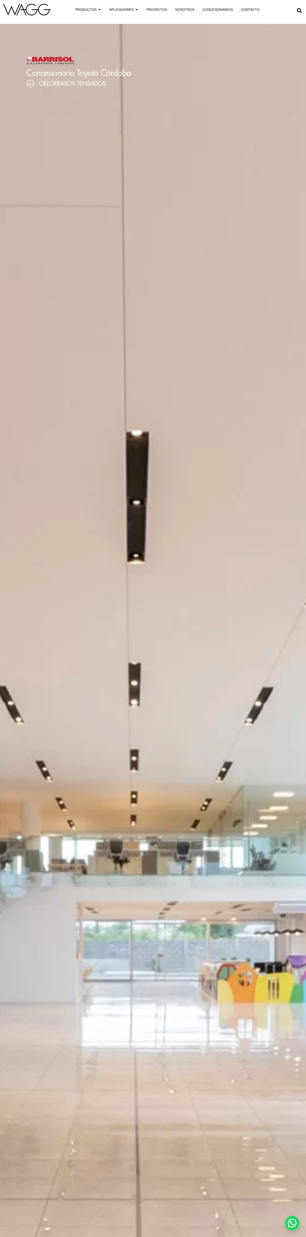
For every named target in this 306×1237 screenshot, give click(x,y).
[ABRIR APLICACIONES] (136, 9)
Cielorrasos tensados (72, 84)
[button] (299, 10)
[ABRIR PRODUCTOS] (99, 9)
